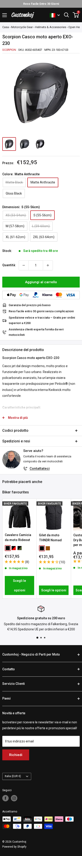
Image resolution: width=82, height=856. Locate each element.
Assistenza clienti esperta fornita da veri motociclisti (36, 332)
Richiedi (15, 755)
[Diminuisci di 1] (23, 265)
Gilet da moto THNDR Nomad (50, 537)
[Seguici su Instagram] (14, 798)
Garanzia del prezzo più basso (30, 305)
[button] (15, 561)
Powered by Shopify (14, 846)
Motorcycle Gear (22, 27)
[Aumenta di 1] (48, 265)
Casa (5, 27)
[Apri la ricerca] (66, 14)
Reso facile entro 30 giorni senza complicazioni (41, 311)
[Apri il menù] (4, 15)
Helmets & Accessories (50, 27)
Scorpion (9, 49)
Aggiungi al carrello (41, 282)
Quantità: (9, 265)
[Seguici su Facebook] (5, 798)
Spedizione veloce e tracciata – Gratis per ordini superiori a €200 (42, 320)
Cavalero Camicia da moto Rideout (18, 537)
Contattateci (40, 468)
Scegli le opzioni (19, 585)
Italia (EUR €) (13, 776)
